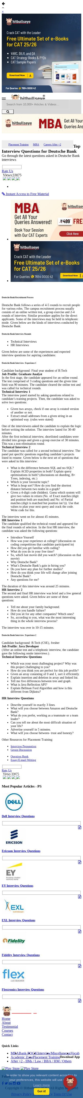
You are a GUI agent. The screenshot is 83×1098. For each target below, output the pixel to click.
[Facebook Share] (5, 179)
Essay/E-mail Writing (23, 760)
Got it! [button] (41, 1091)
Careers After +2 (52, 144)
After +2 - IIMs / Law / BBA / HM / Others (41, 1061)
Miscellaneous (61, 1053)
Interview (44, 1053)
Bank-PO (25, 1053)
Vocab (75, 1053)
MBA (36, 144)
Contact (7, 1034)
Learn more (41, 1085)
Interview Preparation (23, 746)
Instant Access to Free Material (27, 194)
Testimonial (10, 1026)
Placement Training (18, 144)
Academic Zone (22, 1057)
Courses (7, 1030)
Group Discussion (21, 749)
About (6, 1023)
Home (6, 1019)
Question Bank (20, 756)
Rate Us (7, 171)
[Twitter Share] (9, 179)
